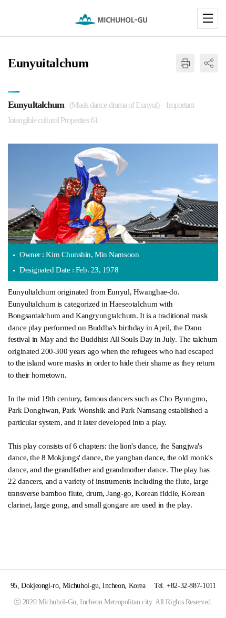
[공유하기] (209, 63)
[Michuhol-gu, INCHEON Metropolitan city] (113, 19)
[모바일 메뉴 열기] (207, 18)
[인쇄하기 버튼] (185, 63)
